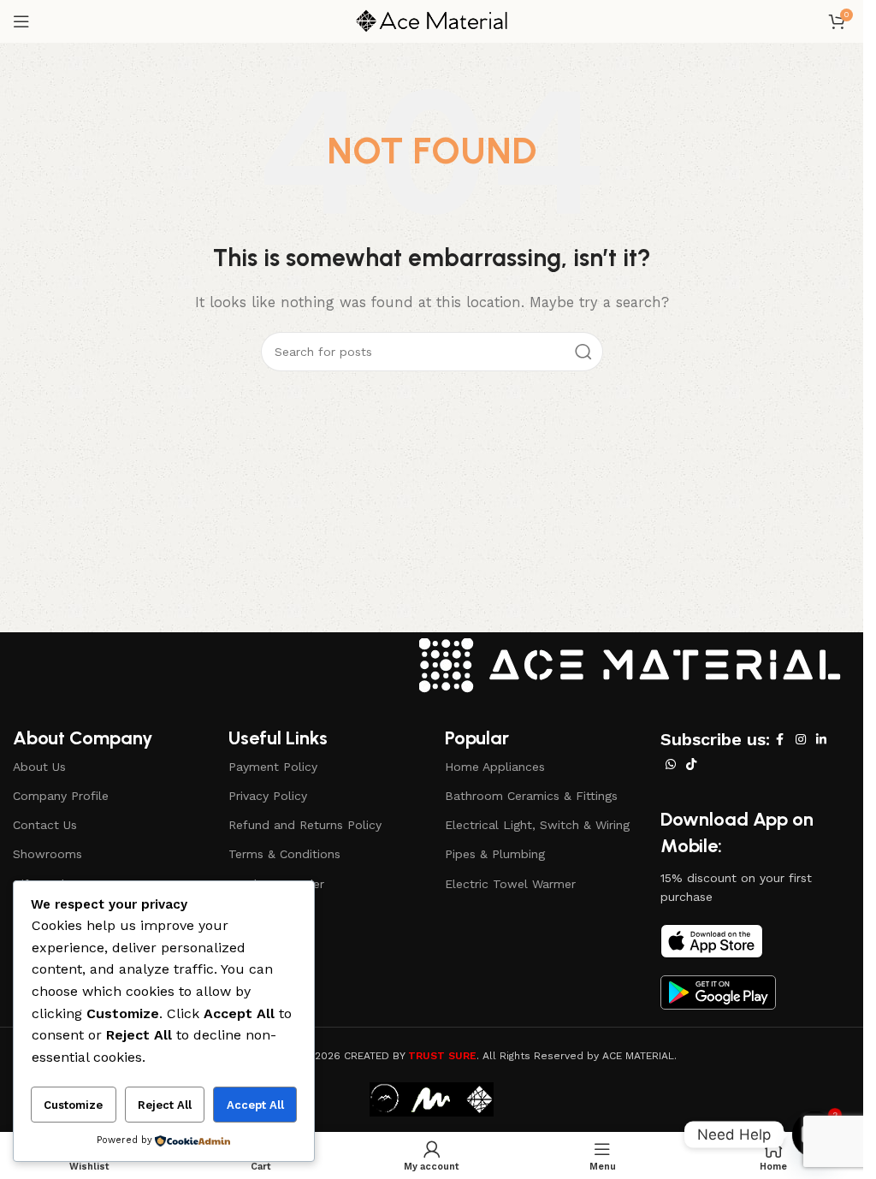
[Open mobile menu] (21, 21)
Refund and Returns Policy (305, 825)
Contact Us (45, 825)
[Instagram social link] (800, 739)
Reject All (165, 1105)
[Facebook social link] (780, 739)
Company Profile (61, 796)
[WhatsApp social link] (670, 764)
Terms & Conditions (284, 854)
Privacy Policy (267, 796)
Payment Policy (272, 766)
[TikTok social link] (691, 764)
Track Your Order (276, 884)
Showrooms (47, 854)
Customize (73, 1105)
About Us (39, 766)
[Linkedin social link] (821, 739)
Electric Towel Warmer (510, 884)
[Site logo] (432, 20)
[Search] (583, 351)
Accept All (255, 1105)
